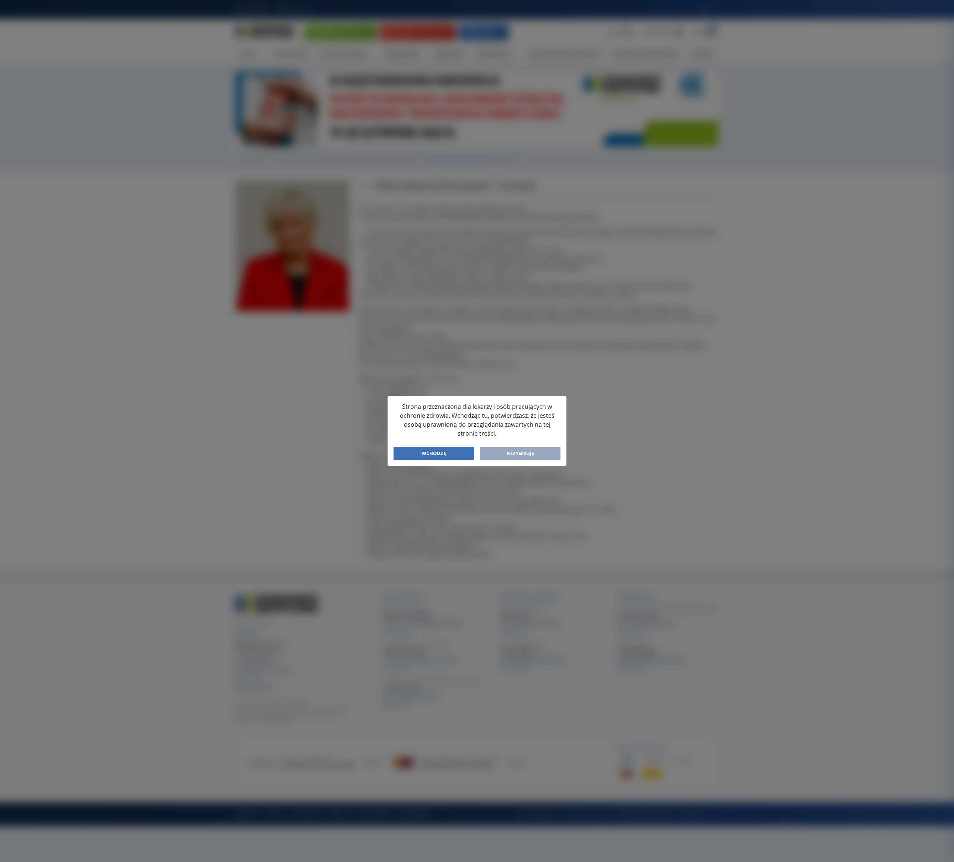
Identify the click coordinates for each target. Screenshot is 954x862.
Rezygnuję (520, 453)
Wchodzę (433, 453)
